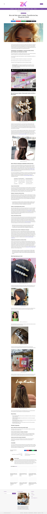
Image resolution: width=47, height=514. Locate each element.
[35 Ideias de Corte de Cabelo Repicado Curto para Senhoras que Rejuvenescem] (33, 479)
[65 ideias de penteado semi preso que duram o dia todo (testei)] (24, 470)
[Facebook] (4, 46)
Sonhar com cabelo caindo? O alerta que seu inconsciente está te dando (23, 483)
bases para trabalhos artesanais (28, 175)
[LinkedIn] (4, 50)
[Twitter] (4, 48)
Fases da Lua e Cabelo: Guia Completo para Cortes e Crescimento (13, 483)
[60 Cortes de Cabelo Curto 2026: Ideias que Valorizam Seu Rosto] (14, 470)
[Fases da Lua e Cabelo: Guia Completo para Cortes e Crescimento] (14, 479)
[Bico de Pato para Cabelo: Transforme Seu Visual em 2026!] (23, 32)
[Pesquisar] (41, 9)
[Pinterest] (4, 51)
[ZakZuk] (23, 4)
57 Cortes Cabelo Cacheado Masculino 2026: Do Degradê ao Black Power (32, 474)
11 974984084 (32, 494)
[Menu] (4, 4)
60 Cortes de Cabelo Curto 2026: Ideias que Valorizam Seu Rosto (13, 474)
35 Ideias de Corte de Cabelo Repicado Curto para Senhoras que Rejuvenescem (33, 483)
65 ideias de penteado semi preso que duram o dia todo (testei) (23, 474)
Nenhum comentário (26, 19)
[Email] (4, 53)
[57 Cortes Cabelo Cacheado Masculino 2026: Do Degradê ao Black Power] (33, 470)
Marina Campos (18, 19)
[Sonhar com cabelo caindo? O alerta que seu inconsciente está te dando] (24, 479)
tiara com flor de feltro (28, 221)
